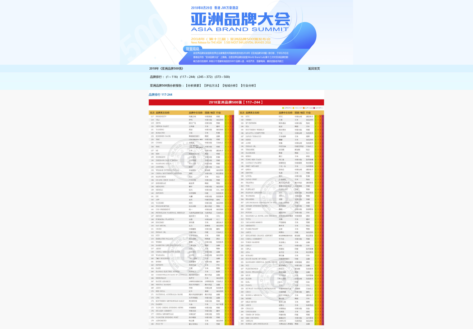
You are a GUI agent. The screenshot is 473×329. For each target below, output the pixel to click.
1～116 (172, 77)
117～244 (187, 77)
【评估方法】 (212, 85)
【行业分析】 (248, 85)
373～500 (222, 77)
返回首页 (314, 68)
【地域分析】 (230, 85)
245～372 (204, 77)
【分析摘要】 (193, 85)
